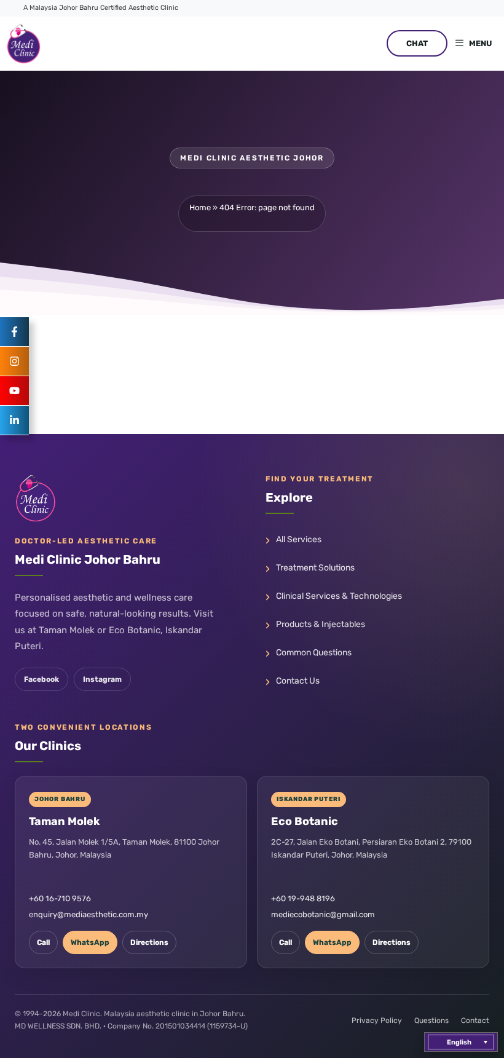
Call (43, 942)
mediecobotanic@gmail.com (323, 914)
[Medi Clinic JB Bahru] (23, 44)
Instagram (102, 679)
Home (200, 207)
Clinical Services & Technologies (339, 596)
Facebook (41, 679)
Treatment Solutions (315, 568)
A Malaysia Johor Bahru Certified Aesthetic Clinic (100, 8)
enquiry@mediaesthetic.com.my (88, 914)
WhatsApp (90, 942)
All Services (298, 539)
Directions (149, 942)
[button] (461, 1042)
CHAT (417, 43)
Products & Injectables (320, 624)
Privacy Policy (377, 1020)
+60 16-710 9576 (60, 898)
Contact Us (298, 681)
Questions (431, 1020)
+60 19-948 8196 (303, 898)
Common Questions (314, 652)
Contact (475, 1020)
